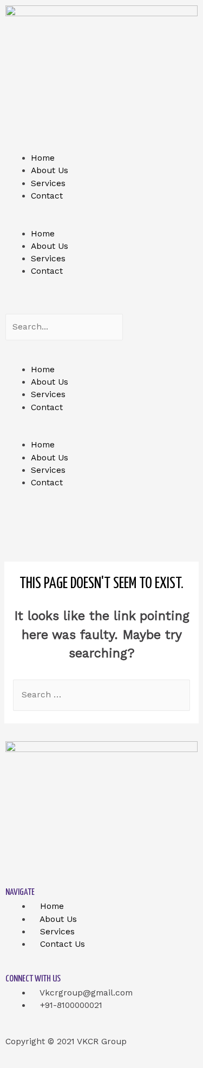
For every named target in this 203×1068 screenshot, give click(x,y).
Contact (47, 196)
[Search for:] (101, 695)
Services (48, 183)
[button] (101, 221)
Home (43, 158)
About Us (49, 170)
